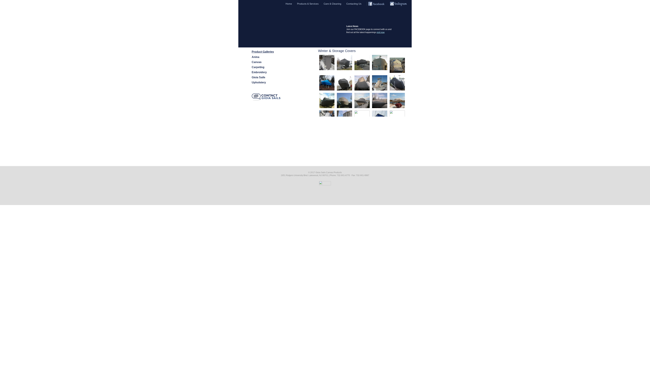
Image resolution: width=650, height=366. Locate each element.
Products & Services (308, 3)
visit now (381, 32)
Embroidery (259, 72)
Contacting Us (353, 3)
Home (289, 3)
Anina (255, 57)
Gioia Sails (258, 77)
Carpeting (258, 67)
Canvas (257, 62)
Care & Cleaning (332, 3)
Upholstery (259, 82)
